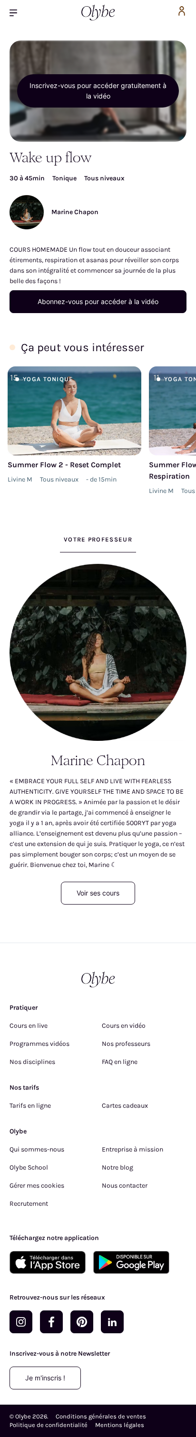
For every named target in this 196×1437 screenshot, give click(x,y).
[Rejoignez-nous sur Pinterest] (81, 1321)
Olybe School (29, 1167)
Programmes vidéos (39, 1044)
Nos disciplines (32, 1062)
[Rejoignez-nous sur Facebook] (51, 1321)
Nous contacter (124, 1185)
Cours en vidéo (124, 1026)
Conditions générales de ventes (101, 1416)
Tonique (64, 178)
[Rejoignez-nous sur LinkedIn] (112, 1321)
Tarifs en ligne (30, 1106)
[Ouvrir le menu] (17, 12)
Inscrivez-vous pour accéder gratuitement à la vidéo (98, 90)
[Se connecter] (181, 12)
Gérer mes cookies (37, 1185)
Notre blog (117, 1167)
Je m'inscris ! (45, 1378)
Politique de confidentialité (49, 1424)
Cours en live (29, 1026)
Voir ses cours (98, 893)
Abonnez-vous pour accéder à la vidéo (98, 301)
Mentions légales (119, 1424)
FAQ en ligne (119, 1062)
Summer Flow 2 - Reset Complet (64, 464)
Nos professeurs (126, 1044)
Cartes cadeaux (125, 1106)
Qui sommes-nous (37, 1149)
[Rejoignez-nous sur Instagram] (21, 1321)
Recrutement (29, 1204)
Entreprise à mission (132, 1149)
